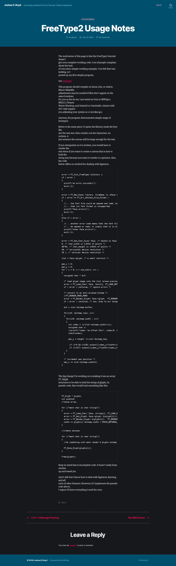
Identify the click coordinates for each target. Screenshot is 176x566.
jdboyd (73, 37)
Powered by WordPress (59, 560)
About (158, 5)
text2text (67, 81)
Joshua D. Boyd (12, 5)
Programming (87, 19)
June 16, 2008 (87, 37)
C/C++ (63, 503)
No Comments (104, 37)
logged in (73, 545)
